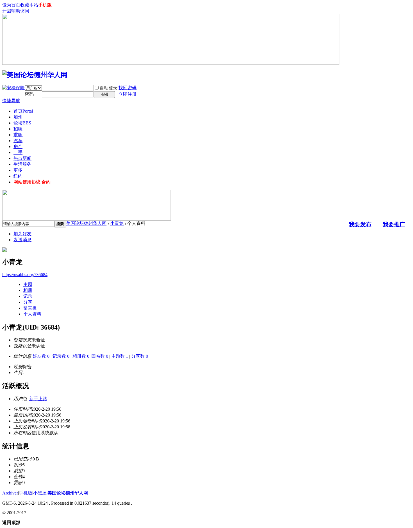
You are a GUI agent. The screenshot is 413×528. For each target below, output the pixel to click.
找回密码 (128, 87)
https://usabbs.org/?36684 (24, 274)
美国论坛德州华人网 (86, 223)
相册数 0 (80, 356)
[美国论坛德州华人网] (34, 75)
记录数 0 (61, 356)
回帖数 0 (99, 356)
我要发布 (360, 224)
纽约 (17, 176)
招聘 (17, 128)
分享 (27, 302)
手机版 (45, 5)
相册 (27, 290)
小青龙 (117, 223)
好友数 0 (41, 356)
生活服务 (22, 164)
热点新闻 (22, 158)
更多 (17, 170)
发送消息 (22, 239)
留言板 (30, 308)
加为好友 (22, 233)
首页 (23, 111)
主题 (27, 284)
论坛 (22, 122)
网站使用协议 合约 (32, 182)
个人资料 (32, 314)
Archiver (10, 493)
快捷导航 (11, 100)
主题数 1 (119, 356)
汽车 (17, 140)
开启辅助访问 (15, 10)
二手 (17, 152)
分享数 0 (139, 356)
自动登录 (108, 88)
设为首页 (11, 5)
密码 (29, 94)
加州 (17, 117)
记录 (27, 296)
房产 (17, 146)
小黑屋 (40, 493)
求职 (17, 134)
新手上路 (38, 398)
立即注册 (128, 94)
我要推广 (394, 224)
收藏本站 (29, 5)
